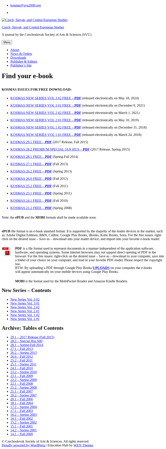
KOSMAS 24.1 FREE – (31, 200)
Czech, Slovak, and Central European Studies (33, 27)
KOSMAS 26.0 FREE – (31, 178)
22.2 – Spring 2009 (23, 380)
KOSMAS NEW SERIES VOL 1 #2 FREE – (45, 127)
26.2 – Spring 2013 (23, 352)
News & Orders (21, 54)
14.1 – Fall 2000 (21, 434)
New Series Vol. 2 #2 (25, 307)
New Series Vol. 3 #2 (25, 299)
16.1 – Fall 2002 (21, 418)
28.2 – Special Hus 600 (26, 341)
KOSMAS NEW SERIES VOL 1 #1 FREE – (45, 135)
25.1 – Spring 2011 (23, 364)
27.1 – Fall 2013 (21, 349)
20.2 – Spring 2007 (23, 395)
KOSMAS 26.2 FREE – (31, 171)
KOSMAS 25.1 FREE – (31, 193)
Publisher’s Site (21, 65)
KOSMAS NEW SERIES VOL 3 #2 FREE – (45, 98)
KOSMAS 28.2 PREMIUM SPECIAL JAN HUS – (50, 149)
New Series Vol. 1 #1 (25, 319)
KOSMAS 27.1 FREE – (31, 164)
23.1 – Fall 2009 (21, 376)
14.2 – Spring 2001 (23, 430)
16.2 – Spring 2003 (23, 414)
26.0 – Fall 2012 (21, 356)
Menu (6, 42)
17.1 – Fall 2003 (21, 411)
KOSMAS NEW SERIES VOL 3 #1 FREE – (45, 105)
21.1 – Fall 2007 (21, 391)
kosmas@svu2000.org (25, 5)
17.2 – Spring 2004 (23, 407)
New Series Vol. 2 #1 (25, 311)
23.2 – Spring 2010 (23, 372)
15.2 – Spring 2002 (23, 422)
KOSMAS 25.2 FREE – (31, 186)
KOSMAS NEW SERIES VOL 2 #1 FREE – (45, 120)
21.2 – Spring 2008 (23, 387)
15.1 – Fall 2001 (21, 426)
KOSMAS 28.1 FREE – (31, 156)
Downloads (18, 57)
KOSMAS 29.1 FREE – (31, 142)
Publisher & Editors (23, 61)
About (14, 50)
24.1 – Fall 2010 (21, 368)
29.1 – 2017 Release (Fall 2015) (32, 337)
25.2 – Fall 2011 (21, 360)
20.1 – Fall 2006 (21, 399)
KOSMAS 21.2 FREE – (31, 208)
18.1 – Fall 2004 (21, 403)
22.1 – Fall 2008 (21, 383)
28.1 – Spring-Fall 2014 (26, 345)
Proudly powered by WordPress (23, 445)
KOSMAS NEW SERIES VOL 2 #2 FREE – (45, 113)
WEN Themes (83, 445)
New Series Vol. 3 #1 (25, 303)
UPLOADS (101, 268)
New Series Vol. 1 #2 (25, 315)
